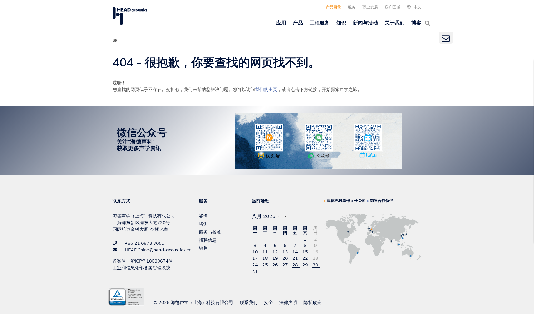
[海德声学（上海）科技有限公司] (130, 16)
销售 (203, 248)
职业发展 (370, 6)
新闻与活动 (365, 22)
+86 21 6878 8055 (144, 243)
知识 (341, 22)
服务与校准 (210, 232)
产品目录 (333, 6)
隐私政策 (312, 302)
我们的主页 (266, 89)
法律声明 (288, 302)
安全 (268, 302)
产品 (298, 22)
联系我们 (249, 302)
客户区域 (392, 6)
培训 (203, 224)
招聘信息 (208, 240)
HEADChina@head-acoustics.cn (157, 250)
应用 (281, 22)
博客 (416, 22)
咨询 (203, 216)
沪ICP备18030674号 (151, 261)
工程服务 (320, 22)
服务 (352, 6)
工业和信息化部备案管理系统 (141, 267)
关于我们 (395, 22)
